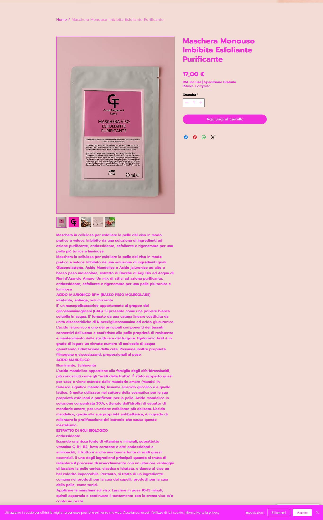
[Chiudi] (317, 512)
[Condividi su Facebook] (186, 137)
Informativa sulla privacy (202, 512)
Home (61, 19)
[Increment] (201, 103)
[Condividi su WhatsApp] (204, 137)
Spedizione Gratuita (220, 82)
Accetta (302, 512)
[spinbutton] (193, 103)
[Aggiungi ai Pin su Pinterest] (195, 137)
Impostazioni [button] (254, 512)
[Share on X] (213, 137)
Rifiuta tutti (278, 512)
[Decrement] (186, 103)
